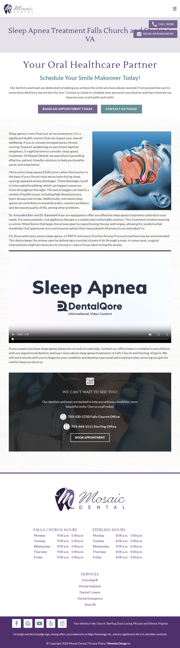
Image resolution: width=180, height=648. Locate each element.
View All (90, 604)
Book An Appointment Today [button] (68, 109)
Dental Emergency (90, 598)
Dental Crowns (90, 592)
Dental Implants (90, 586)
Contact (106, 348)
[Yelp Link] (50, 623)
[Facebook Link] (16, 623)
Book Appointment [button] (158, 33)
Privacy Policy (96, 643)
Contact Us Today (121, 109)
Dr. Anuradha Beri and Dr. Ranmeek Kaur (37, 215)
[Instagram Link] (62, 623)
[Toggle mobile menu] (174, 9)
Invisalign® (90, 580)
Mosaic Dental (38, 156)
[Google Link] (28, 623)
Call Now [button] (166, 24)
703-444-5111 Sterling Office (93, 426)
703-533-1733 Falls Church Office (94, 417)
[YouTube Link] (39, 623)
